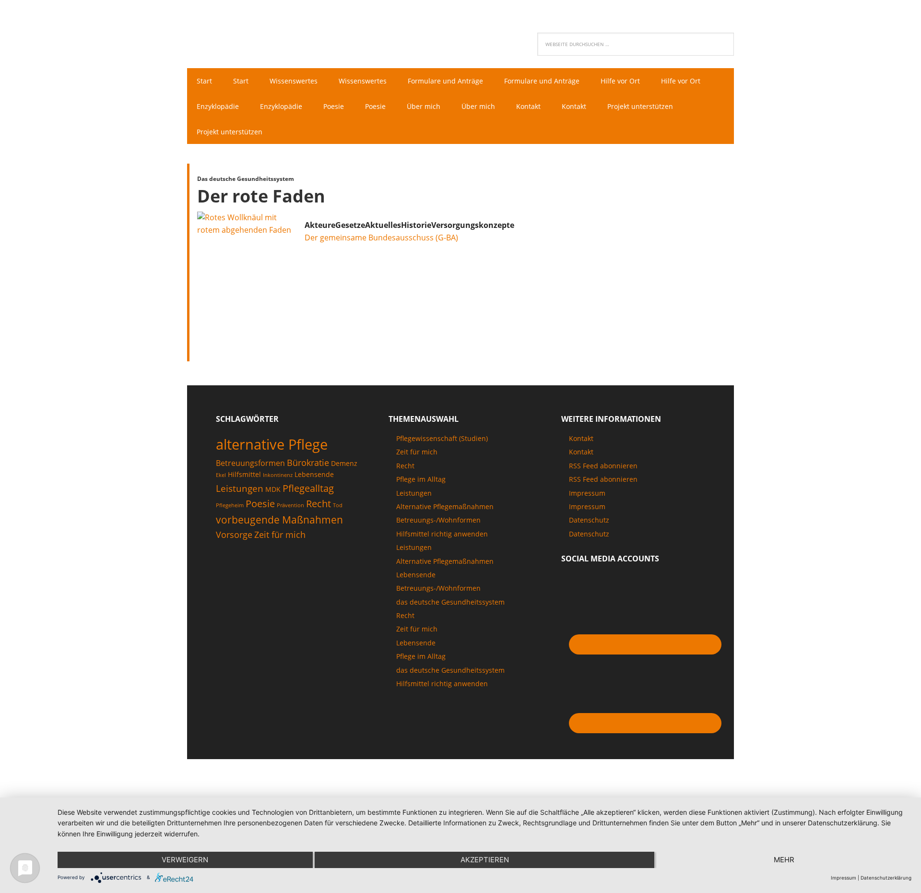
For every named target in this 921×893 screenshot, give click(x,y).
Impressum (587, 493)
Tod (337, 505)
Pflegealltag (308, 488)
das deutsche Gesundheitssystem (450, 602)
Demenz (344, 463)
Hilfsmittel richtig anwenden (442, 533)
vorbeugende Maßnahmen (279, 519)
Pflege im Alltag (421, 479)
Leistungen (239, 488)
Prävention (290, 505)
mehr (784, 859)
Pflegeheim (230, 505)
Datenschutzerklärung (886, 878)
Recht (318, 503)
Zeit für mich (280, 534)
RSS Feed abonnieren (603, 465)
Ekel (221, 475)
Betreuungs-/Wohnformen (438, 519)
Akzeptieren (484, 859)
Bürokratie (308, 462)
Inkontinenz (278, 475)
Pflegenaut (249, 32)
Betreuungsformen (250, 463)
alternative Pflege (272, 444)
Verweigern (185, 859)
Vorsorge (234, 534)
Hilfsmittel (244, 474)
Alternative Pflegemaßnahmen (445, 506)
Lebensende (314, 474)
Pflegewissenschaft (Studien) (442, 438)
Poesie (260, 503)
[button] (320, 225)
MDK (273, 489)
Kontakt (581, 438)
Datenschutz (589, 519)
